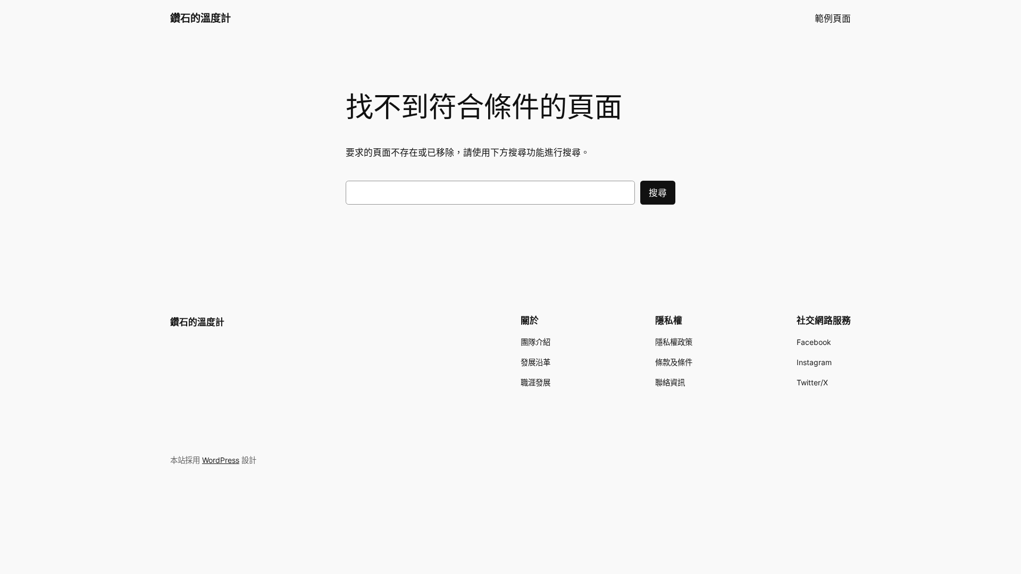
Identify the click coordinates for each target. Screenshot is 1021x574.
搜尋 (658, 193)
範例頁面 (833, 18)
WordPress (220, 460)
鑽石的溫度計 (200, 18)
